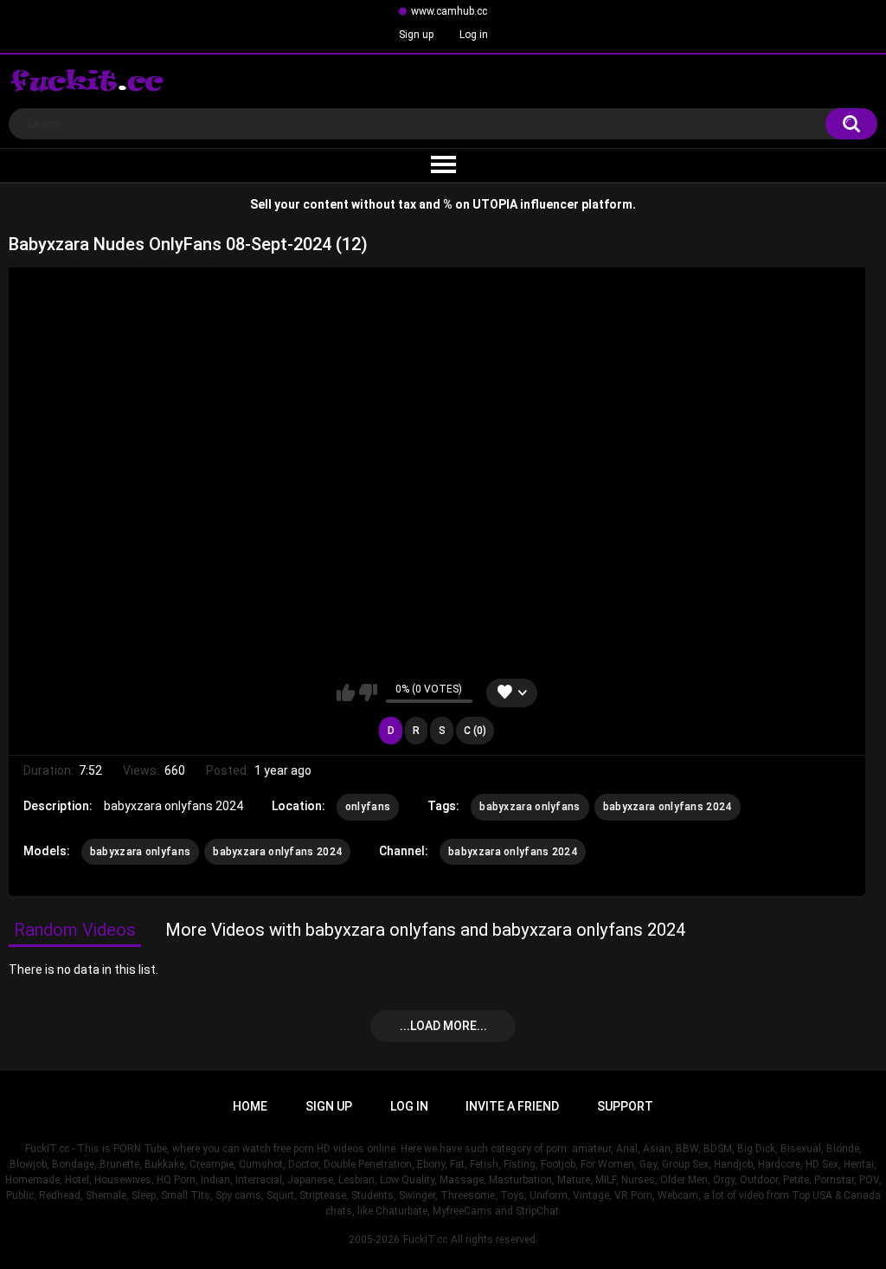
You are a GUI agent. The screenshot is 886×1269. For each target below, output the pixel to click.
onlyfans (367, 807)
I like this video (346, 692)
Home (250, 1106)
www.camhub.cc (449, 11)
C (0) (475, 731)
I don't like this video (368, 692)
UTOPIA (494, 204)
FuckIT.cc (425, 1240)
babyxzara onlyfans (529, 807)
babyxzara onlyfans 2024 (667, 807)
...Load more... (443, 1026)
